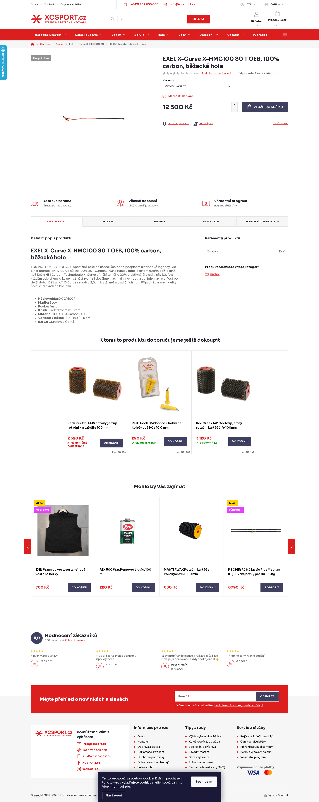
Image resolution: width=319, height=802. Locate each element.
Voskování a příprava (202, 746)
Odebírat (267, 696)
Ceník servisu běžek (253, 741)
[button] (63, 587)
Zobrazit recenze (75, 640)
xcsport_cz (90, 769)
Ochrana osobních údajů (153, 762)
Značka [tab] (211, 221)
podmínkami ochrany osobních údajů (238, 705)
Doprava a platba (70, 4)
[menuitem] (51, 35)
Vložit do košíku (268, 107)
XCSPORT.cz (91, 762)
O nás (34, 4)
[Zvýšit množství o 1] (234, 104)
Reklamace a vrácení (151, 752)
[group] (63, 546)
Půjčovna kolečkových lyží (257, 736)
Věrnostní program (253, 757)
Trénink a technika (201, 762)
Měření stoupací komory (256, 746)
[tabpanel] (95, 402)
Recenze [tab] (108, 221)
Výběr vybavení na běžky (205, 736)
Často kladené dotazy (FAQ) (207, 767)
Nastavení (113, 795)
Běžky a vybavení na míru (256, 751)
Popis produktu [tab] (57, 221)
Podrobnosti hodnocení (216, 73)
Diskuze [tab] (159, 221)
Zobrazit (111, 443)
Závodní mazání (199, 751)
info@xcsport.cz (94, 743)
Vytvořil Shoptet (278, 795)
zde (127, 787)
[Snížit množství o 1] (234, 109)
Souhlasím (204, 782)
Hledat (199, 19)
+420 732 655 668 (95, 750)
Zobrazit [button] (272, 587)
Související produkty (260, 221)
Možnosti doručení (181, 96)
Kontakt (49, 4)
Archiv (214, 274)
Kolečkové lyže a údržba (204, 741)
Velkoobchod (146, 767)
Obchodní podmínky (151, 757)
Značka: (280, 123)
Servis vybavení (199, 757)
